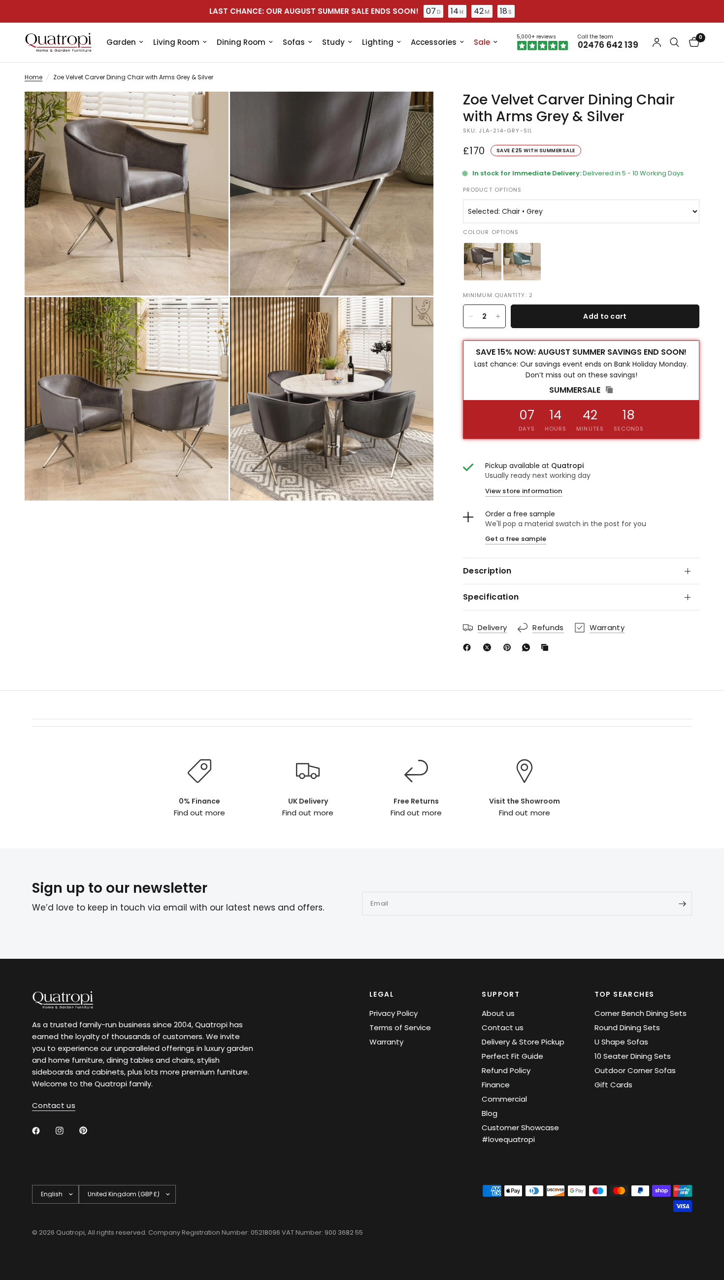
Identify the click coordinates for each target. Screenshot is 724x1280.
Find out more (199, 813)
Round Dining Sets (627, 1027)
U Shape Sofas (621, 1042)
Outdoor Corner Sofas (635, 1070)
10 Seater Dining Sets (632, 1056)
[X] (489, 647)
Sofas (294, 42)
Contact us (503, 1027)
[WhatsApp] (528, 647)
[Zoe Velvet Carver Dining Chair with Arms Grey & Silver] (482, 261)
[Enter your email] (682, 903)
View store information (523, 491)
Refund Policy (506, 1070)
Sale (482, 42)
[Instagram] (66, 1131)
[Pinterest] (509, 647)
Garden (121, 42)
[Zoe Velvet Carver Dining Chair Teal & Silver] (522, 261)
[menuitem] (124, 42)
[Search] (674, 42)
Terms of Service (400, 1027)
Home (33, 77)
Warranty (386, 1042)
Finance (496, 1084)
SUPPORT (501, 994)
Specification (491, 597)
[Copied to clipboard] (547, 647)
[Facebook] (469, 647)
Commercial (504, 1099)
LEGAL (381, 994)
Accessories (434, 42)
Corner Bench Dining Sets (640, 1013)
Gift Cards (613, 1084)
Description (487, 570)
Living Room (176, 42)
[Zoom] (207, 112)
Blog (489, 1113)
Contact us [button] (53, 1105)
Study (333, 42)
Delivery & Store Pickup (523, 1042)
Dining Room (241, 42)
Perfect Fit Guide (512, 1056)
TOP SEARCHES (624, 994)
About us (498, 1013)
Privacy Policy (393, 1013)
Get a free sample (515, 539)
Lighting (378, 42)
